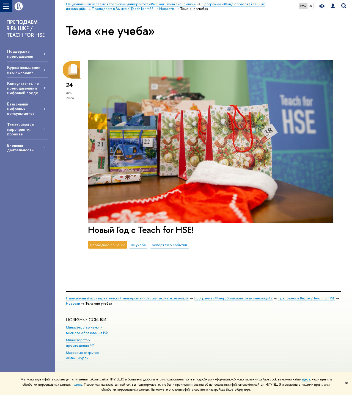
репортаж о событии (169, 244)
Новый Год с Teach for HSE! (141, 230)
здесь (306, 379)
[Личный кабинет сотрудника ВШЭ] (333, 6)
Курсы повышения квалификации (23, 70)
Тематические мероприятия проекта (20, 129)
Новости (73, 303)
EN (310, 6)
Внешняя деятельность (20, 147)
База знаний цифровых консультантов (20, 108)
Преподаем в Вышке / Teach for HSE (306, 298)
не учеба (138, 244)
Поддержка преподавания (20, 54)
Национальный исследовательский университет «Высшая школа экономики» (127, 298)
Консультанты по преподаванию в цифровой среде (23, 88)
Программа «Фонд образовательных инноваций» (233, 298)
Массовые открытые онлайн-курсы (82, 355)
